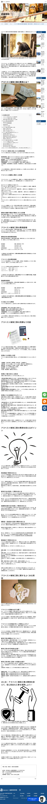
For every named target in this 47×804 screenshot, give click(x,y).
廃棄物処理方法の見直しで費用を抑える (10, 136)
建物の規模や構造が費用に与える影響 (10, 119)
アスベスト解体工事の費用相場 (7, 120)
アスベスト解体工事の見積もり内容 (8, 127)
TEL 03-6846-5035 (3, 795)
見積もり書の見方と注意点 (7, 129)
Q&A (14, 795)
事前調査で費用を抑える (7, 133)
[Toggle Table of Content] (29, 115)
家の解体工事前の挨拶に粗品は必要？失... (42, 37)
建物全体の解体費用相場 (7, 122)
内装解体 (35, 793)
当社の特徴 (22, 793)
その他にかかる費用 (6, 125)
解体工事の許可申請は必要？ (8, 145)
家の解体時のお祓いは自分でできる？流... (42, 62)
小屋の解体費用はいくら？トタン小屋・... (42, 45)
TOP (2, 24)
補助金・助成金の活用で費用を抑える (9, 137)
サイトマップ (15, 798)
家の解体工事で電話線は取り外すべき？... (42, 54)
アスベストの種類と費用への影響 (9, 118)
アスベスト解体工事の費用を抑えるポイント (10, 132)
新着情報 (6, 24)
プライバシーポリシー (25, 798)
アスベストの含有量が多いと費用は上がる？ (11, 142)
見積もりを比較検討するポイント (9, 131)
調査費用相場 (5, 124)
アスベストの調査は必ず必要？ (8, 141)
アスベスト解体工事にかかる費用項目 (10, 116)
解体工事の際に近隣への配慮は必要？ (9, 146)
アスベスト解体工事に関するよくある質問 (10, 140)
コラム (11, 24)
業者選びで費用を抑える (7, 138)
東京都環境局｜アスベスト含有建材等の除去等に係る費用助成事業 (18, 535)
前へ (2, 778)
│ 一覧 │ (19, 778)
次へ (35, 778)
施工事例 (22, 795)
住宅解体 (28, 793)
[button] (36, 799)
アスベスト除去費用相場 (7, 123)
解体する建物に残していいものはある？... (42, 71)
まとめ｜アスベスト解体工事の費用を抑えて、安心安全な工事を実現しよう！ (16, 147)
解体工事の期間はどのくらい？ (8, 143)
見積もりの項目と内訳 (7, 128)
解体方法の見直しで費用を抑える (9, 134)
